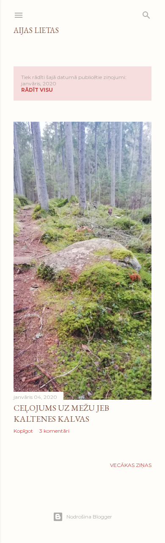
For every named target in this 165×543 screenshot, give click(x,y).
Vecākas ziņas (130, 465)
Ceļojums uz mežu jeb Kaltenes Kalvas (61, 413)
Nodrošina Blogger (89, 516)
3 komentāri (54, 431)
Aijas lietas (36, 30)
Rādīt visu (37, 90)
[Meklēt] (146, 13)
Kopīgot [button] (23, 431)
